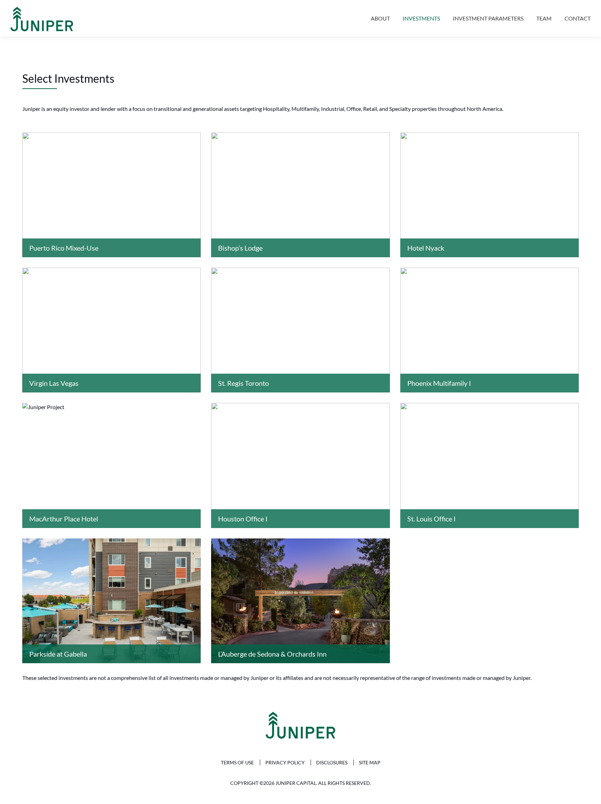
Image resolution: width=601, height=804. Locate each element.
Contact (577, 18)
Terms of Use (237, 762)
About (380, 18)
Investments (421, 18)
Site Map (369, 762)
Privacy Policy (285, 762)
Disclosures (331, 762)
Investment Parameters (488, 18)
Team (544, 18)
